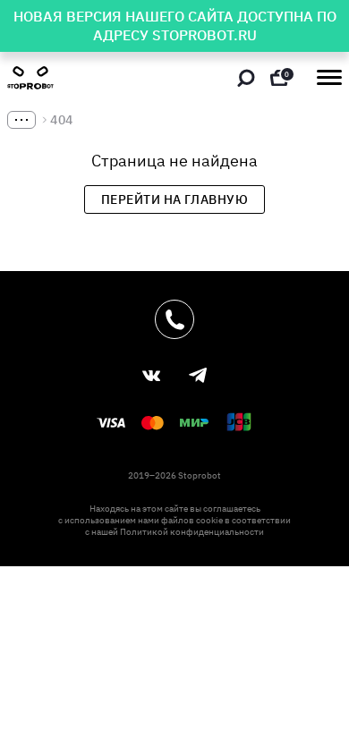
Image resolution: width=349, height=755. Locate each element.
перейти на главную (174, 199)
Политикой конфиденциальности (192, 532)
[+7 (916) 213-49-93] (174, 319)
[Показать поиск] (246, 78)
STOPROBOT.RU (204, 35)
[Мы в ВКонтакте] (151, 375)
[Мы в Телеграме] (198, 375)
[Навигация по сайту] (329, 77)
